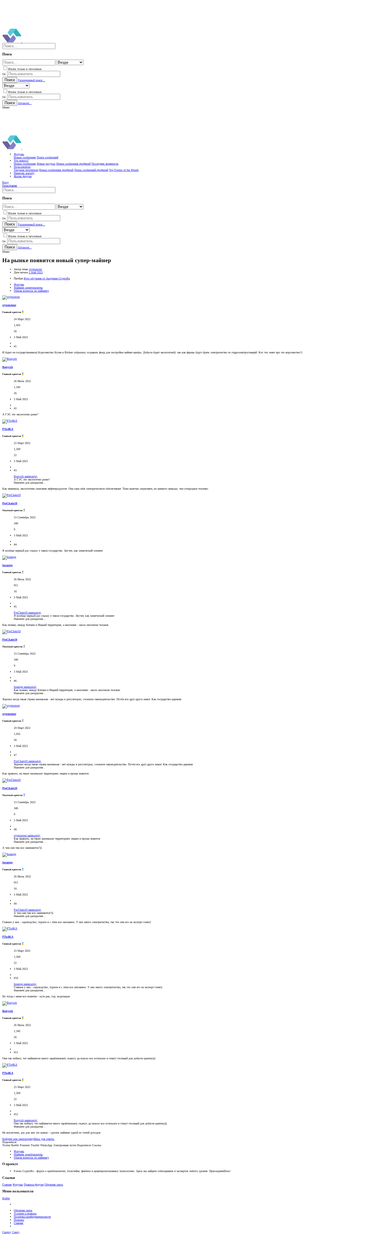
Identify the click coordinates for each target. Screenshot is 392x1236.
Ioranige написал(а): (25, 686)
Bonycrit (7, 367)
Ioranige (7, 565)
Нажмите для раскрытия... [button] (30, 482)
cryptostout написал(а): (27, 835)
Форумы (18, 1184)
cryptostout (35, 269)
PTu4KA (7, 429)
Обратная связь (53, 1184)
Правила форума (34, 1184)
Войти (6, 1198)
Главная (7, 1184)
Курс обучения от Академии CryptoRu (47, 278)
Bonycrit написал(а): (26, 476)
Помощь (19, 1219)
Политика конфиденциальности (32, 1216)
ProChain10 (9, 503)
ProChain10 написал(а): (27, 612)
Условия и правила (25, 1213)
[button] (5, 107)
